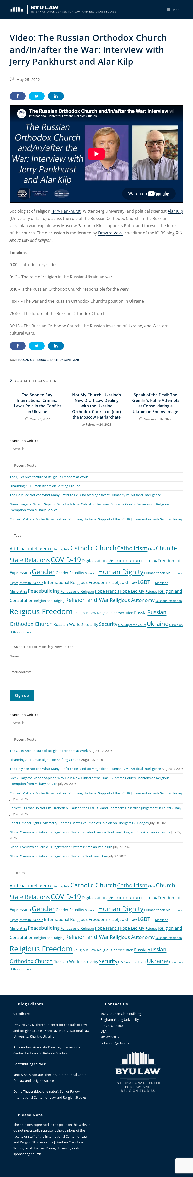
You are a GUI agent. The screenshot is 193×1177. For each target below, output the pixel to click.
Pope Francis (107, 591)
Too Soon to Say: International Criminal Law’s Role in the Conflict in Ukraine (37, 403)
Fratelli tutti (149, 561)
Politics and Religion (77, 591)
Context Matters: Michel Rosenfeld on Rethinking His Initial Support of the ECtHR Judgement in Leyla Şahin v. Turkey (96, 519)
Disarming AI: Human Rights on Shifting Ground (45, 486)
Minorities (18, 591)
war (76, 360)
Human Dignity (120, 571)
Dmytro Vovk (110, 233)
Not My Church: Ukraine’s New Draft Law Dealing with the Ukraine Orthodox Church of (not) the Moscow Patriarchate (96, 406)
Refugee (151, 591)
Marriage (161, 583)
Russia (140, 612)
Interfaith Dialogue (31, 583)
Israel (113, 582)
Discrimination (123, 560)
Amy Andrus (22, 1047)
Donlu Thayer (23, 1091)
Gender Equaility (70, 572)
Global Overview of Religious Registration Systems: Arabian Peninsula (61, 847)
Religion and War (87, 600)
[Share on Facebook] (18, 96)
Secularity (89, 624)
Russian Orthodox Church (38, 360)
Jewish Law (128, 582)
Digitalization (94, 560)
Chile (151, 549)
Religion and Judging (49, 601)
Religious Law (84, 612)
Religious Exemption (168, 601)
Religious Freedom (41, 611)
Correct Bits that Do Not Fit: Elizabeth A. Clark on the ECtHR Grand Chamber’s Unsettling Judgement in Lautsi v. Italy (95, 808)
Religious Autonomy (132, 600)
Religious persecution (115, 612)
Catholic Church (93, 547)
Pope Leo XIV (132, 591)
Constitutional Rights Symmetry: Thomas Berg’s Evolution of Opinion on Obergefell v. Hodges (79, 823)
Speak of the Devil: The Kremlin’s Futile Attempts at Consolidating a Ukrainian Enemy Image (155, 403)
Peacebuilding (44, 591)
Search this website (24, 440)
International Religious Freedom (75, 582)
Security (108, 623)
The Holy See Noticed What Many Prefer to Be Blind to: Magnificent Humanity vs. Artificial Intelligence (85, 495)
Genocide (91, 573)
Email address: (20, 672)
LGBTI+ (146, 582)
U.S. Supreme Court (132, 625)
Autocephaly (61, 549)
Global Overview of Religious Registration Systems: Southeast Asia (59, 856)
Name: (14, 656)
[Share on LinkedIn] (56, 96)
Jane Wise (20, 1074)
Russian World (67, 624)
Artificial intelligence (31, 548)
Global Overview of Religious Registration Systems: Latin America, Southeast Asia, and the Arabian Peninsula (90, 832)
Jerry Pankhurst (66, 211)
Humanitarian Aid (157, 573)
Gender (43, 571)
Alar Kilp (175, 211)
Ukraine (65, 360)
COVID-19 (66, 559)
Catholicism (132, 548)
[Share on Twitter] (37, 96)
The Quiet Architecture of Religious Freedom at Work (49, 477)
